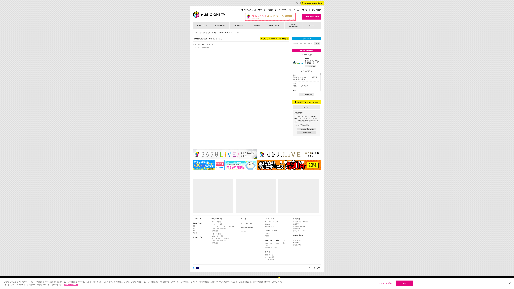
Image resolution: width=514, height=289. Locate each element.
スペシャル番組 (216, 222)
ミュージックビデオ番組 (218, 240)
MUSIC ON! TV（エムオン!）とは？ (289, 10)
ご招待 (267, 236)
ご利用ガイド (297, 245)
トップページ (197, 33)
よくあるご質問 (269, 257)
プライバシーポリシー (300, 231)
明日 (194, 230)
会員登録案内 (297, 240)
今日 (194, 228)
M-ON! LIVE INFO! (270, 226)
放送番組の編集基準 (299, 226)
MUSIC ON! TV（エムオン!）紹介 (275, 243)
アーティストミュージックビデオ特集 (222, 226)
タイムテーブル (220, 25)
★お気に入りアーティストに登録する (274, 39)
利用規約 (295, 242)
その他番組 (214, 243)
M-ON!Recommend (293, 25)
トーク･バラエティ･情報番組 (220, 238)
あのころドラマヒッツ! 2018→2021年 (312, 61)
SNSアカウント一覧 (271, 247)
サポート (307, 10)
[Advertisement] (213, 196)
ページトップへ (316, 268)
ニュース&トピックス (271, 222)
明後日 (195, 233)
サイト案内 (317, 10)
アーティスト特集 (216, 224)
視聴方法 (267, 245)
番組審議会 (296, 228)
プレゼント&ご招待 (266, 10)
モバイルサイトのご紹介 (300, 222)
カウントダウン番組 (217, 236)
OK (404, 283)
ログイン (306, 107)
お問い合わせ (269, 255)
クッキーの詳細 (269, 259)
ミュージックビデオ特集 (218, 228)
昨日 (194, 226)
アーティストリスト (275, 25)
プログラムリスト (239, 25)
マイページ (296, 238)
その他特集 (214, 231)
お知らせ (267, 224)
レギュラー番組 (216, 234)
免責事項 (295, 224)
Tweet (298, 3)
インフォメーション (250, 10)
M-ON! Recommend (247, 227)
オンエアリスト (202, 25)
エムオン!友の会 (298, 235)
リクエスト (312, 25)
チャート (257, 25)
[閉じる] (510, 283)
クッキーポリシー (71, 285)
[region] (257, 283)
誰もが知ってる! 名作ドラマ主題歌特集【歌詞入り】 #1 (305, 77)
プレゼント (268, 233)
